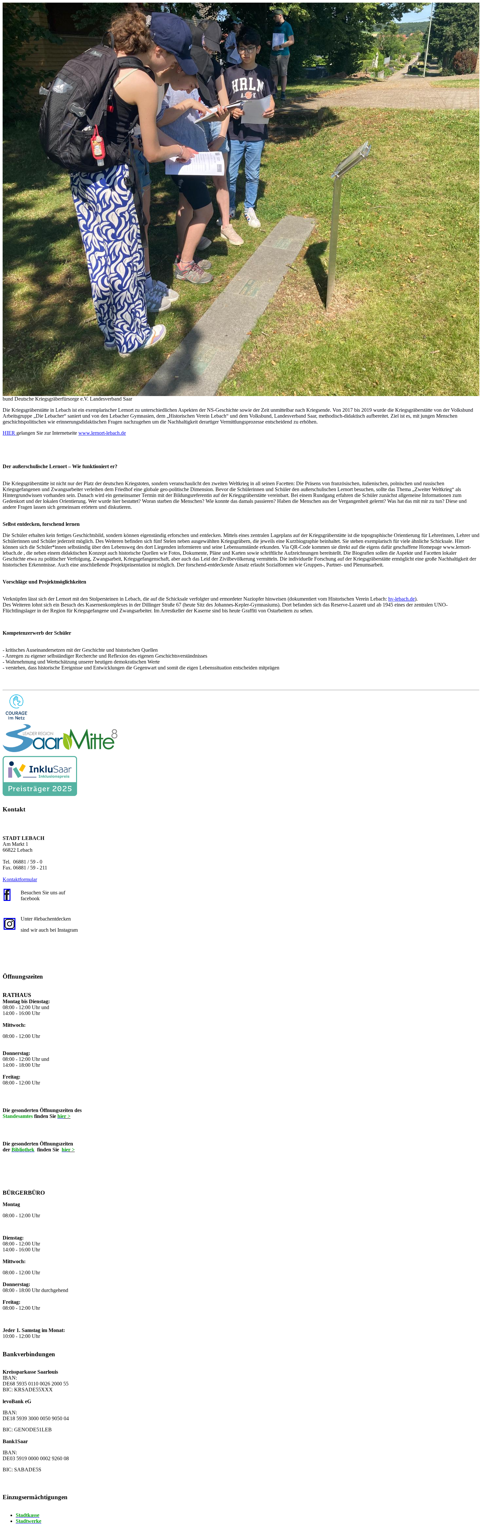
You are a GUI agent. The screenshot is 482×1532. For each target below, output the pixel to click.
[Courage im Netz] (16, 707)
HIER (9, 433)
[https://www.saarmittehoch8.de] (60, 738)
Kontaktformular (20, 879)
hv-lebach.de (401, 599)
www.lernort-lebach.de (102, 433)
